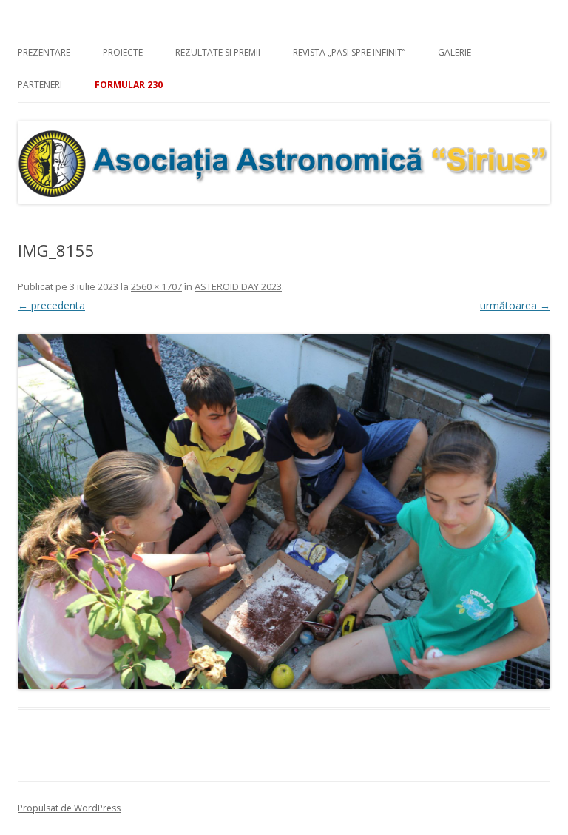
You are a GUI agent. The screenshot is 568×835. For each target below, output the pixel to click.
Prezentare (44, 52)
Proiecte (123, 52)
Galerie (454, 52)
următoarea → (515, 305)
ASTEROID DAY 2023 (238, 286)
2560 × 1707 (156, 286)
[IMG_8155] (284, 511)
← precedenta (51, 305)
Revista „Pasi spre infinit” (349, 52)
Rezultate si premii (217, 52)
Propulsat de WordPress (69, 808)
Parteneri (40, 84)
